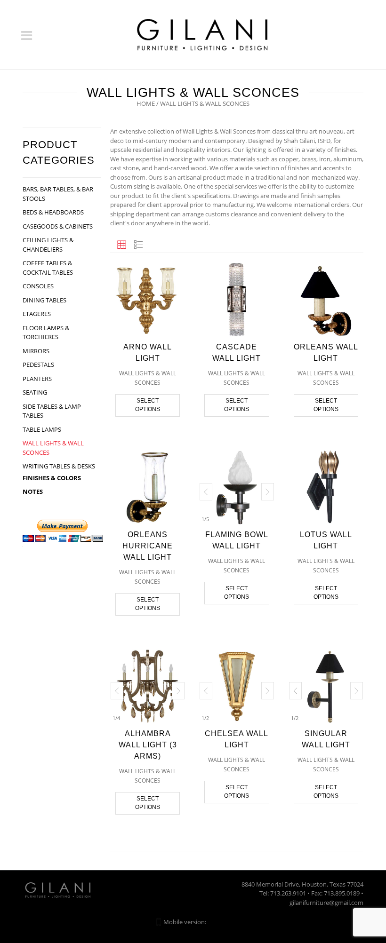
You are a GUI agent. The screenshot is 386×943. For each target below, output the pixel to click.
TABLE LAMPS (42, 429)
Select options (147, 404)
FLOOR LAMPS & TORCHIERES (46, 332)
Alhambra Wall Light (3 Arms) (148, 744)
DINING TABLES (44, 300)
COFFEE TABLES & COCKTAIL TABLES (48, 268)
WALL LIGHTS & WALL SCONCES (53, 448)
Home (146, 103)
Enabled (219, 922)
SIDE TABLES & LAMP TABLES (52, 411)
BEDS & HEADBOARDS (53, 212)
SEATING (35, 392)
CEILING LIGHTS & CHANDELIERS (48, 245)
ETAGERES (37, 313)
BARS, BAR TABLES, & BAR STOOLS (58, 194)
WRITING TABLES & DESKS (59, 466)
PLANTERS (37, 378)
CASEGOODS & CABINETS (58, 226)
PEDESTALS (38, 364)
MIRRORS (36, 351)
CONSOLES (38, 286)
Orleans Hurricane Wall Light (147, 546)
